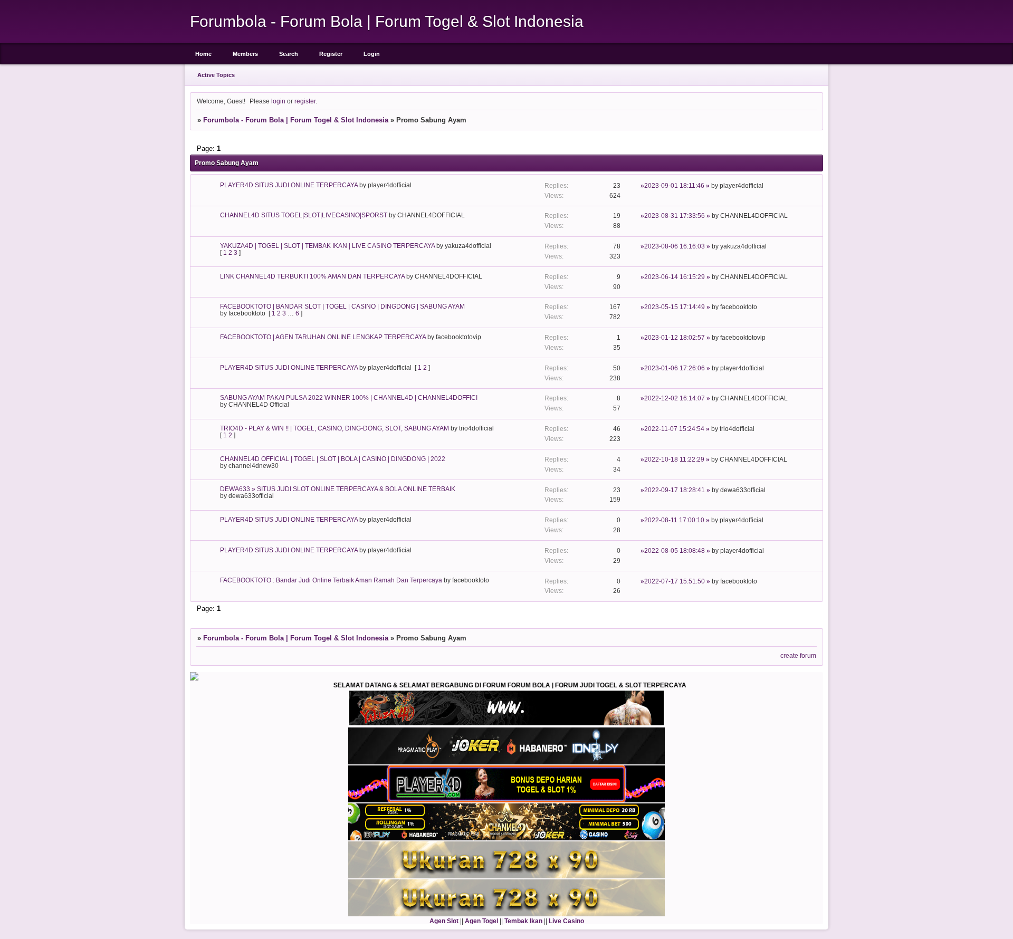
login (278, 101)
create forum (798, 655)
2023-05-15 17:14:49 (674, 306)
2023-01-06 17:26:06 (674, 368)
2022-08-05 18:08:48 (674, 550)
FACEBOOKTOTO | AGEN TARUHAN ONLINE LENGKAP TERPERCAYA (323, 336)
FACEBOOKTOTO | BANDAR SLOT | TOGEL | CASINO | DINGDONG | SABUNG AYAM (342, 306)
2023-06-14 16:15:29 (674, 276)
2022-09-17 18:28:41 (674, 489)
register (305, 101)
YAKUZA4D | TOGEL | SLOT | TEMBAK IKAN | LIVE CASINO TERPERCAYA (327, 245)
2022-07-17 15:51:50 (674, 581)
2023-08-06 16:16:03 (674, 246)
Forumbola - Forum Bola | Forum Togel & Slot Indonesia (295, 120)
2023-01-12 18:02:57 (674, 337)
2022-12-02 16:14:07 (674, 398)
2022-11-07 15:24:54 (674, 428)
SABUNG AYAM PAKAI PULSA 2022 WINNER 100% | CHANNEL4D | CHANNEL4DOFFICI (348, 397)
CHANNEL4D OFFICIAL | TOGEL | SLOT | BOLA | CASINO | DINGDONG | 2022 (332, 458)
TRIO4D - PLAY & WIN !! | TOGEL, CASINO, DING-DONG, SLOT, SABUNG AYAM (334, 428)
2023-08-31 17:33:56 (674, 215)
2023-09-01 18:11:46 (674, 185)
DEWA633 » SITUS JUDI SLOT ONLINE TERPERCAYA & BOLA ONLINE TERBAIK (337, 488)
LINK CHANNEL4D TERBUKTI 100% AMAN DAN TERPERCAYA (312, 276)
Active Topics (216, 75)
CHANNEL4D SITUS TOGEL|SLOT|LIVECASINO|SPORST (303, 215)
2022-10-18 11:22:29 (674, 459)
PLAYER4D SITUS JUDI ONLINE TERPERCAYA (289, 184)
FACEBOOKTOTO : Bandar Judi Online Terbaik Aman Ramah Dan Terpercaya (331, 580)
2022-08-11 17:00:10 (674, 519)
